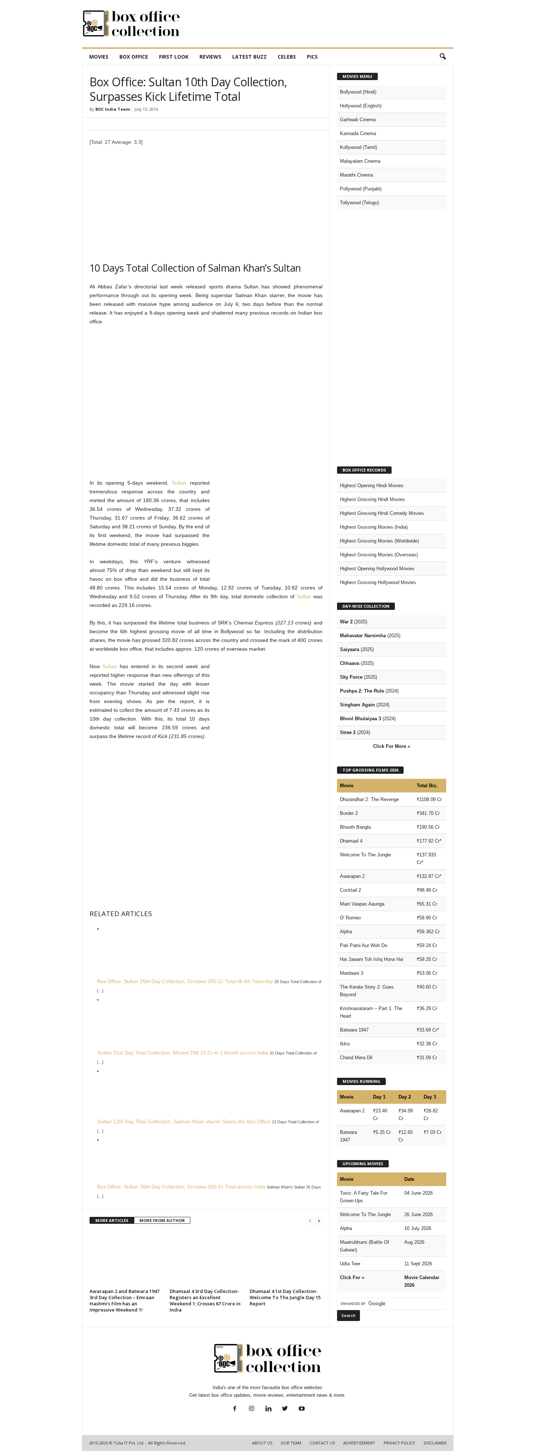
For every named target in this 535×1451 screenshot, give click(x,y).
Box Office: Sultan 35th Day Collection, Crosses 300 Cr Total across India (181, 1187)
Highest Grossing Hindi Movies (372, 499)
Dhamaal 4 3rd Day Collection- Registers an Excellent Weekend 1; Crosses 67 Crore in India (205, 1300)
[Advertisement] (321, 23)
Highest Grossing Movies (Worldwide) (379, 541)
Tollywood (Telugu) (359, 202)
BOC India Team (112, 109)
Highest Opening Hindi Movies (372, 485)
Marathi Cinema (356, 175)
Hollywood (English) (360, 106)
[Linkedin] (268, 1409)
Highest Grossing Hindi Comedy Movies (382, 513)
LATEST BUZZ (249, 56)
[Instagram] (251, 1409)
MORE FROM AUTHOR (162, 1220)
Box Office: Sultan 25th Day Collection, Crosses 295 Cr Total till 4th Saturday (185, 981)
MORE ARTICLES (111, 1220)
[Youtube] (301, 1409)
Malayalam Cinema (360, 161)
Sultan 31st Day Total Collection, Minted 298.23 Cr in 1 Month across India (182, 1053)
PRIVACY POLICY (399, 1443)
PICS (312, 56)
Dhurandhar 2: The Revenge (369, 799)
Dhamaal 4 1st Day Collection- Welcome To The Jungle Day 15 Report (285, 1297)
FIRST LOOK (174, 56)
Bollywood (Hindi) (358, 92)
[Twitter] (285, 1409)
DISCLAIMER (435, 1443)
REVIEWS (210, 56)
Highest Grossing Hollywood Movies (378, 582)
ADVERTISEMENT (359, 1443)
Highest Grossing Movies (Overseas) (379, 554)
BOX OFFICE (133, 56)
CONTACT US (322, 1443)
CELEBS (287, 56)
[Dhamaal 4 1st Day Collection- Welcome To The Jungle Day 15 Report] (286, 1258)
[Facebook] (234, 1409)
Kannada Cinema (358, 133)
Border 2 (349, 813)
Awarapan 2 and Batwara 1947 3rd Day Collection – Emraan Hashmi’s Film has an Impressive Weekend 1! (124, 1300)
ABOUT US (262, 1443)
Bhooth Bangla (355, 827)
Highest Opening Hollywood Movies (377, 568)
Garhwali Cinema (358, 119)
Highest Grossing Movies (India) (374, 527)
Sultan (179, 483)
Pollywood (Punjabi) (360, 189)
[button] (443, 57)
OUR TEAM (291, 1443)
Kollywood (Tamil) (358, 147)
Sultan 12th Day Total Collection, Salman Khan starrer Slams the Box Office (183, 1121)
